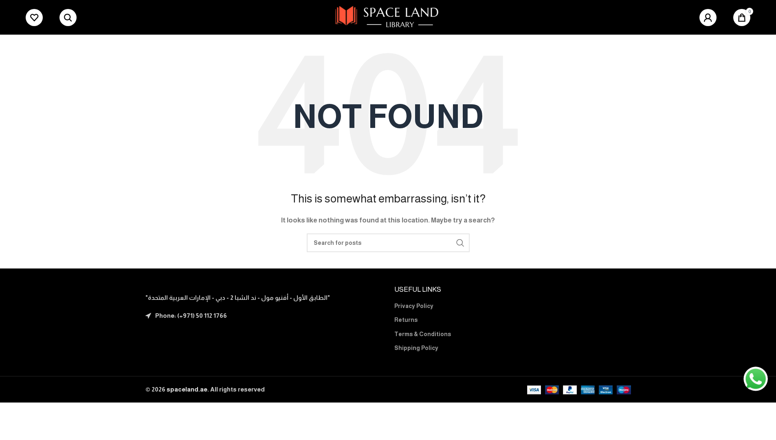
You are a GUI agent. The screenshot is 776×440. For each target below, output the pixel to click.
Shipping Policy (416, 348)
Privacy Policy (413, 306)
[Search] (68, 17)
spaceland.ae (187, 389)
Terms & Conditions (422, 334)
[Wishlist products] (34, 17)
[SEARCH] (460, 242)
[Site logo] (388, 16)
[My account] (708, 17)
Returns (406, 320)
